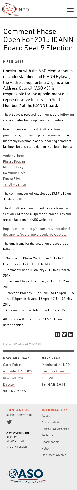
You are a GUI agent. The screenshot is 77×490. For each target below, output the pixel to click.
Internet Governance (55, 429)
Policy (46, 448)
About (46, 415)
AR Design (21, 446)
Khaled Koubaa (14, 161)
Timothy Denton (14, 184)
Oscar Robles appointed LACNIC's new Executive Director (17, 378)
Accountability (51, 422)
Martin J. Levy (13, 167)
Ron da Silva (12, 178)
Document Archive (54, 455)
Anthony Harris (14, 155)
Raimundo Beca (14, 173)
